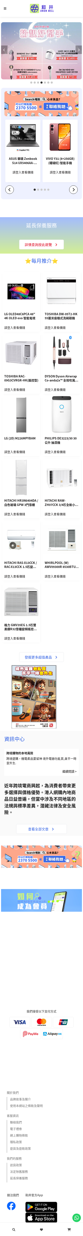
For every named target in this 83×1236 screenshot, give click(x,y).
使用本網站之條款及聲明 (26, 1105)
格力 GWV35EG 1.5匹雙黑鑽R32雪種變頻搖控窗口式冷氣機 (20, 627)
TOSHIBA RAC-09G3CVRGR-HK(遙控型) (21, 378)
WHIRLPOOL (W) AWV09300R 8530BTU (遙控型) (60, 565)
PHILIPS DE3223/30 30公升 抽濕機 (61, 440)
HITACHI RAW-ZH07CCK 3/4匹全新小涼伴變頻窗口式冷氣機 (61, 503)
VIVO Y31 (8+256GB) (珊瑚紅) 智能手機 (60, 161)
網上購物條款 (19, 1135)
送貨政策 (16, 1165)
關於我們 (13, 1092)
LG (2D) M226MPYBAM (20, 438)
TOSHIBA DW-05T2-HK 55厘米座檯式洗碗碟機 (61, 316)
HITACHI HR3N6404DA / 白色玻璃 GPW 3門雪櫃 (21, 503)
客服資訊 (13, 1115)
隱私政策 (16, 1142)
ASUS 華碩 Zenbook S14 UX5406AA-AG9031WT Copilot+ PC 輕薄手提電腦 (23, 161)
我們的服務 (14, 1158)
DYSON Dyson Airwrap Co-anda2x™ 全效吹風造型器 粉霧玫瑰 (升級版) (61, 378)
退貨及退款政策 (20, 1148)
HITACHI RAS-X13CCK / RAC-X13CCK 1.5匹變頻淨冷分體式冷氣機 (20, 565)
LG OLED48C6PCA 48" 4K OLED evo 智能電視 (19, 316)
